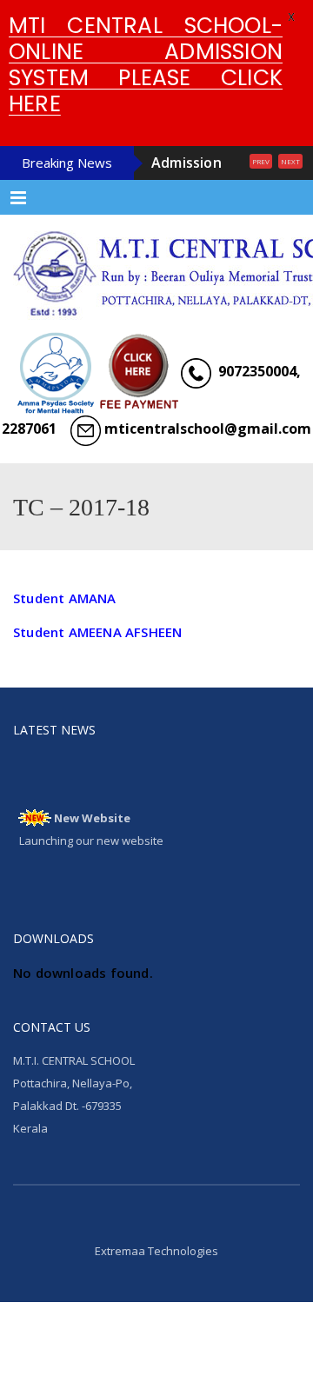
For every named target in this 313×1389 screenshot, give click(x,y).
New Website (92, 889)
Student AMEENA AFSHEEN (97, 706)
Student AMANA (65, 672)
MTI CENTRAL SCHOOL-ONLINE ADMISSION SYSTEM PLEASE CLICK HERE (146, 64)
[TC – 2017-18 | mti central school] (156, 341)
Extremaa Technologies (156, 1325)
